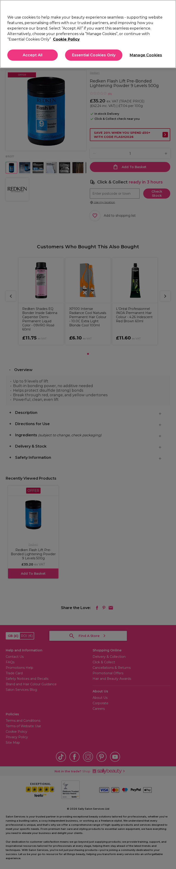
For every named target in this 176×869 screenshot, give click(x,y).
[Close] (169, 7)
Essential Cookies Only (94, 55)
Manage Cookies (145, 55)
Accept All (33, 55)
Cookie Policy (66, 39)
